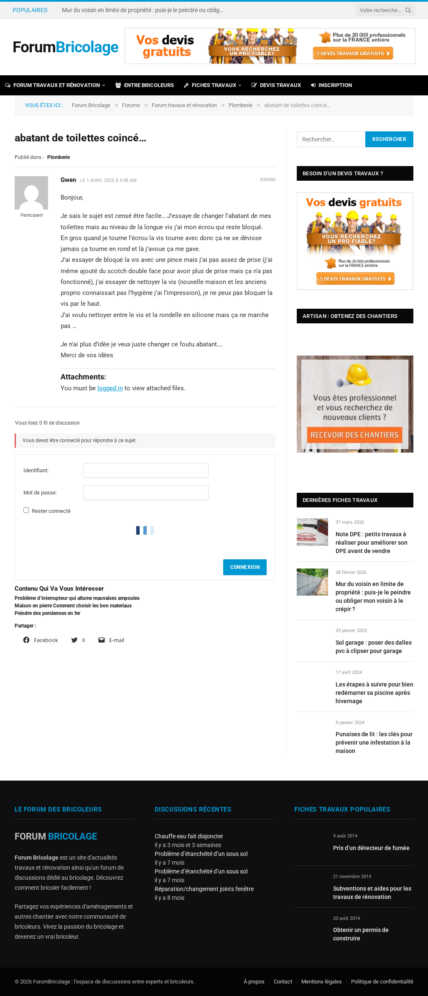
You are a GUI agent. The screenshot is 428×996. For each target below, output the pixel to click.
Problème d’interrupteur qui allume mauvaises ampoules (77, 598)
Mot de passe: (40, 492)
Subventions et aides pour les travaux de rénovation (372, 892)
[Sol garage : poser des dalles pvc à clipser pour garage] (312, 640)
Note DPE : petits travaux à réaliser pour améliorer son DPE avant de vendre (372, 542)
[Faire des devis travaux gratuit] (270, 62)
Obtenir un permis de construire (361, 934)
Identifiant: (35, 470)
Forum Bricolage (91, 105)
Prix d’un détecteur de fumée (371, 848)
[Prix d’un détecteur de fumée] (310, 845)
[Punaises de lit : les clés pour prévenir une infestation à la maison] (312, 732)
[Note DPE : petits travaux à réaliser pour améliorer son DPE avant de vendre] (312, 531)
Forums (131, 105)
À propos (254, 981)
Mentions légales (321, 981)
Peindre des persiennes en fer (47, 613)
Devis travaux (280, 85)
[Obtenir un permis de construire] (310, 928)
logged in (110, 388)
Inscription (335, 85)
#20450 (267, 179)
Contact (283, 981)
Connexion (245, 567)
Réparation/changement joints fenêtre (204, 889)
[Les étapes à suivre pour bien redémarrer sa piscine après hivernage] (312, 682)
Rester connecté (51, 511)
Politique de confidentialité (382, 981)
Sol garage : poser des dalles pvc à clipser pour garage (374, 646)
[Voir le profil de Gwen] (31, 208)
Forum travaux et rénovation (56, 85)
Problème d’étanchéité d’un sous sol (201, 853)
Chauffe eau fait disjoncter (189, 836)
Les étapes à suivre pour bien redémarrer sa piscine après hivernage (374, 692)
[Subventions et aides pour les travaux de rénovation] (310, 886)
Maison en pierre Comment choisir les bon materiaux (73, 606)
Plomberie (240, 105)
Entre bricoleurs (149, 85)
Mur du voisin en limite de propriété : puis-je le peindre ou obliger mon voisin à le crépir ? (145, 10)
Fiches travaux (214, 85)
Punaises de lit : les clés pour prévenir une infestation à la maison (374, 742)
